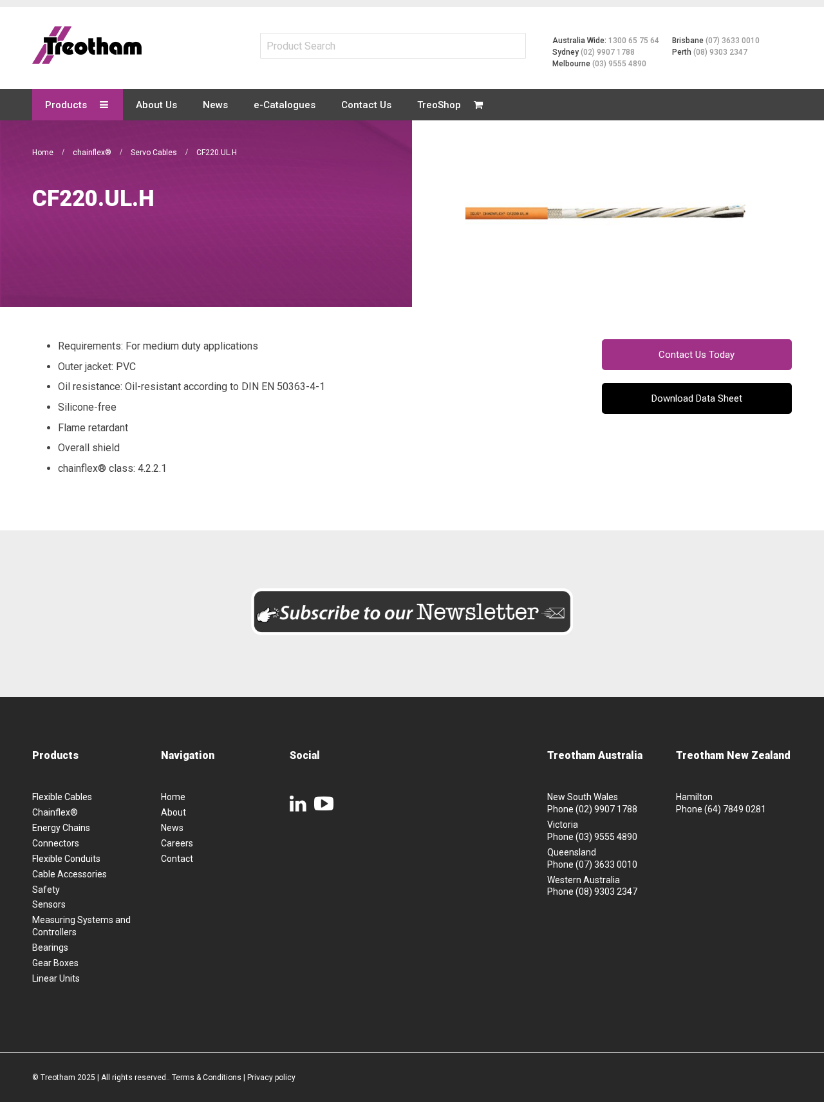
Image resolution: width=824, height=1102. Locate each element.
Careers (177, 843)
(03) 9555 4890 (619, 63)
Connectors (55, 843)
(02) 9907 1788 (608, 52)
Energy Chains (61, 828)
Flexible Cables (62, 797)
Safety (46, 889)
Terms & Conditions (206, 1077)
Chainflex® (55, 812)
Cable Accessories (69, 874)
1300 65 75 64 (633, 40)
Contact (177, 859)
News (172, 828)
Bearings (50, 947)
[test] (87, 45)
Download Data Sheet (696, 398)
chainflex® (93, 152)
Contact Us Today (697, 354)
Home (43, 152)
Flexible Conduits (66, 859)
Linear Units (56, 978)
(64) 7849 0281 (735, 809)
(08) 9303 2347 (720, 52)
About (173, 812)
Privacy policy (271, 1077)
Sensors (49, 904)
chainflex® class (95, 468)
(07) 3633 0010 (733, 40)
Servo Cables (155, 152)
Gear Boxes (55, 963)
